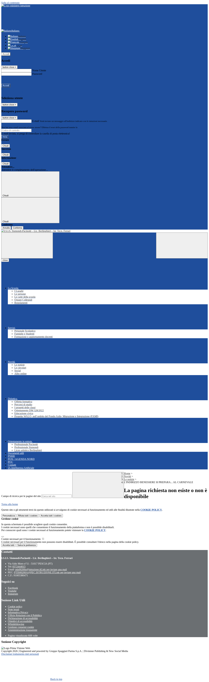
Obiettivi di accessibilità (20, 621)
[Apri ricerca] (182, 245)
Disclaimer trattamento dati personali (20, 654)
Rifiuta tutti (28, 515)
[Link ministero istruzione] (15, 5)
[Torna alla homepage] (104, 231)
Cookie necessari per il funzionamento (21, 539)
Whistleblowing (16, 624)
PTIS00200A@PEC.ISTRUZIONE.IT (47, 572)
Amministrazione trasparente (22, 630)
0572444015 (18, 566)
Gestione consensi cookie (21, 627)
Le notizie (129, 479)
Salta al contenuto (10, 2)
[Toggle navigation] (27, 245)
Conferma (17, 228)
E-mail (35, 121)
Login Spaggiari (85, 127)
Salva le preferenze (26, 545)
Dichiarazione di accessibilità (23, 618)
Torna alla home (9, 504)
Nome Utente (39, 70)
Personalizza (9, 515)
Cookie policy (15, 606)
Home (127, 473)
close (5, 260)
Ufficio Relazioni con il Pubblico (25, 615)
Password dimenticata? (13, 79)
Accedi (6, 54)
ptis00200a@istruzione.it (41, 569)
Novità (127, 476)
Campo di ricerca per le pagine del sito (21, 496)
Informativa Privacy (18, 612)
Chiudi (5, 146)
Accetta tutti (51, 515)
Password (37, 73)
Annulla (6, 228)
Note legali (13, 609)
